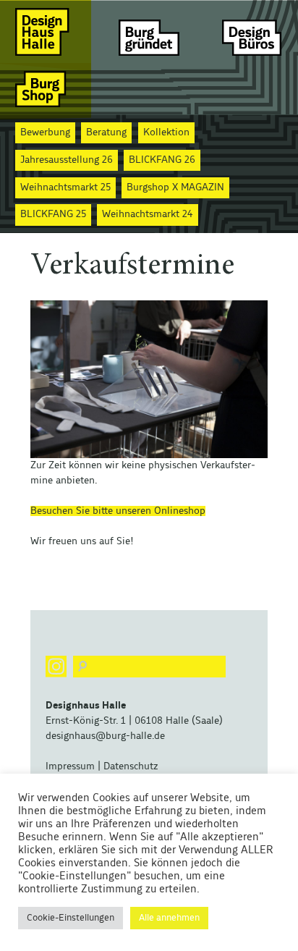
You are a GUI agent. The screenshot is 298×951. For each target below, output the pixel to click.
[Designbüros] (252, 31)
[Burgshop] (45, 88)
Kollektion (166, 132)
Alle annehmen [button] (169, 918)
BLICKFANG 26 (162, 160)
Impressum (70, 766)
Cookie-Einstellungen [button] (70, 918)
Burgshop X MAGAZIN (175, 187)
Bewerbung (45, 132)
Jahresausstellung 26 (66, 160)
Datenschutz (130, 766)
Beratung (106, 132)
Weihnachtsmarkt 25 (65, 187)
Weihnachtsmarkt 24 (147, 214)
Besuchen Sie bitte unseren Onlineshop (117, 511)
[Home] (45, 31)
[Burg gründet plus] (149, 31)
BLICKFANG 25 (53, 214)
